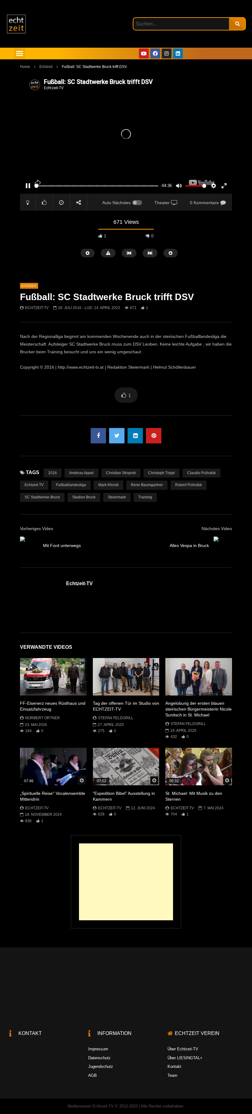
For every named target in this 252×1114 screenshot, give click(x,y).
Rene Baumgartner (147, 485)
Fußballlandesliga (71, 485)
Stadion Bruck (84, 497)
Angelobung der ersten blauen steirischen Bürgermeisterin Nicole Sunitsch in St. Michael (198, 709)
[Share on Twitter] (116, 435)
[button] (20, 53)
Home (25, 67)
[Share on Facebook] (98, 435)
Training (145, 497)
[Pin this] (153, 435)
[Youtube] (144, 53)
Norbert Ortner (42, 718)
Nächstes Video (217, 528)
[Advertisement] (126, 881)
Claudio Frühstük (201, 473)
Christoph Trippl (161, 473)
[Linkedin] (178, 53)
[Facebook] (155, 53)
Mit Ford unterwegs (62, 545)
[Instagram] (166, 53)
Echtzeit (46, 67)
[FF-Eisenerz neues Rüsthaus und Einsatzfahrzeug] (53, 677)
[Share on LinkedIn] (135, 435)
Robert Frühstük (188, 485)
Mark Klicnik (108, 485)
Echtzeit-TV (37, 308)
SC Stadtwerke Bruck (42, 497)
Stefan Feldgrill (115, 718)
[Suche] (237, 24)
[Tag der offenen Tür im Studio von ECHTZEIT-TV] (126, 677)
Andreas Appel (81, 473)
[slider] (96, 186)
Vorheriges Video (36, 528)
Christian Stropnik (121, 473)
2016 (52, 473)
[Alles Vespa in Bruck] (223, 546)
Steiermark (117, 497)
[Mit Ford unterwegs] (29, 546)
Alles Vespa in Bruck (189, 545)
